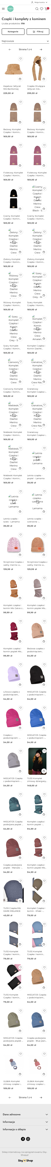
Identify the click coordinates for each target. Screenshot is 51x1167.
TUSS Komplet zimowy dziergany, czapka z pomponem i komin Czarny (36, 780)
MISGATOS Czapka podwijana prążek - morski (13, 823)
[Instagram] (28, 1139)
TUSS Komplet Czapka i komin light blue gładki (35, 953)
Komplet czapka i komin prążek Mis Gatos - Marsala (36, 866)
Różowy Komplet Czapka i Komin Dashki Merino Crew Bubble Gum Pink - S (12, 304)
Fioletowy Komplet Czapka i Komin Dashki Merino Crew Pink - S (37, 174)
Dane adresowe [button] (12, 1114)
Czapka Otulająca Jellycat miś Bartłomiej (36, 87)
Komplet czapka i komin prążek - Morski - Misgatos (36, 823)
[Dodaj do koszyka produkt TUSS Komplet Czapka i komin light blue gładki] (43, 944)
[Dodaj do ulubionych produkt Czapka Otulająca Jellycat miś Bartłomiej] (44, 59)
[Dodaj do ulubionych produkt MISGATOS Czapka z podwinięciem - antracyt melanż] (44, 664)
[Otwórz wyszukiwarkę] (37, 8)
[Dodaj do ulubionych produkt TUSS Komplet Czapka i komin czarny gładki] (20, 967)
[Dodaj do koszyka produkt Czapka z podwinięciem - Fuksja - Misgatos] (20, 727)
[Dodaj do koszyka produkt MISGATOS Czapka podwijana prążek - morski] (20, 814)
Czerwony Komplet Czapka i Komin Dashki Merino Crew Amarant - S (13, 390)
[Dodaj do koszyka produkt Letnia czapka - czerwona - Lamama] (43, 511)
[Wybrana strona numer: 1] (25, 49)
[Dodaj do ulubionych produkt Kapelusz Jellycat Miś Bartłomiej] (20, 59)
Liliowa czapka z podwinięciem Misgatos (11, 693)
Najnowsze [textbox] (8, 41)
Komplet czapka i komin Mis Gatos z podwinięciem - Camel (12, 607)
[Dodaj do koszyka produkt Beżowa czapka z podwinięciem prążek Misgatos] (43, 641)
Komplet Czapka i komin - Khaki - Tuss (36, 909)
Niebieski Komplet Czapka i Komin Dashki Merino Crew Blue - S (12, 433)
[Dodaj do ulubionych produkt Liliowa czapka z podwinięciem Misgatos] (20, 664)
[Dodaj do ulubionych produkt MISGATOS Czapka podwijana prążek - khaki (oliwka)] (20, 1011)
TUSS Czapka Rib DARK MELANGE (12, 909)
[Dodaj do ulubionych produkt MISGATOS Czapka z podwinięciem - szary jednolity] (20, 751)
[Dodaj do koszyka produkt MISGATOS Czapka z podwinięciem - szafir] (43, 727)
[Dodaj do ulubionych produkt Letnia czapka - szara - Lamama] (20, 491)
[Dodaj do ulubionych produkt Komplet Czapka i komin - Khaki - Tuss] (44, 881)
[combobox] (25, 41)
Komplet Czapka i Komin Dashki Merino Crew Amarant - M (36, 347)
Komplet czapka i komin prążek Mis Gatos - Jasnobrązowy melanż (36, 607)
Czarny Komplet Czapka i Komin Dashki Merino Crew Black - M (11, 217)
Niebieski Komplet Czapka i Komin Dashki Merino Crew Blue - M (12, 477)
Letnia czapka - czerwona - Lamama (34, 520)
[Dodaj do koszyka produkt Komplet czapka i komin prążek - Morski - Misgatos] (43, 814)
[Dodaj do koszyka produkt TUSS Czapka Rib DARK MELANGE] (20, 900)
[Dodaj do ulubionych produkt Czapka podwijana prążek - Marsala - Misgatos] (20, 837)
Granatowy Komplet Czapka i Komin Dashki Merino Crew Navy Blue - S (36, 433)
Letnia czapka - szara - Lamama (11, 520)
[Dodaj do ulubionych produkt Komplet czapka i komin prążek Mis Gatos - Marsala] (44, 837)
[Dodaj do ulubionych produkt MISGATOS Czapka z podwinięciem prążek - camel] (44, 967)
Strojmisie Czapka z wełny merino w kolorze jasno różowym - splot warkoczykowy (13, 563)
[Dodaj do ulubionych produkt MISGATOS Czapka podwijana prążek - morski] (20, 794)
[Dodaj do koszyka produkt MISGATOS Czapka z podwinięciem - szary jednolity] (20, 771)
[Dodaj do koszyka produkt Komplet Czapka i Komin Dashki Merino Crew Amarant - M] (43, 338)
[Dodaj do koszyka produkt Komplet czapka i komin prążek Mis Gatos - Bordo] (20, 641)
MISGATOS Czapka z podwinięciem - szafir (36, 736)
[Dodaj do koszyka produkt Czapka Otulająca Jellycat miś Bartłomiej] (43, 78)
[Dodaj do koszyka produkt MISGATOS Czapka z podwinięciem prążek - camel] (43, 987)
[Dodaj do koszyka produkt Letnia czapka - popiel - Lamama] (43, 468)
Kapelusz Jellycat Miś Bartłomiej (12, 87)
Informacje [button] (9, 1122)
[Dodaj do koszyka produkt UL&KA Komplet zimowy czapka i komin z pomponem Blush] (43, 1074)
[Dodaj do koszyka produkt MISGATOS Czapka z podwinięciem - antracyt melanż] (43, 684)
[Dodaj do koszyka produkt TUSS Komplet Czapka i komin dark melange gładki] (20, 944)
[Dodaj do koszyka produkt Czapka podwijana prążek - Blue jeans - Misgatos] (43, 1030)
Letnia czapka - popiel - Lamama (35, 477)
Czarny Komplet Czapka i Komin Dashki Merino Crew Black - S (35, 217)
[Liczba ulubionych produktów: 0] (41, 8)
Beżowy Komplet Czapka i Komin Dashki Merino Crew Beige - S (36, 131)
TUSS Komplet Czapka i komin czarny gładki (11, 996)
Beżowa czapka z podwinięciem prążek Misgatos (35, 650)
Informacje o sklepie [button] (14, 1129)
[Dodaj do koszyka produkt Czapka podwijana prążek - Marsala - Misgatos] (20, 857)
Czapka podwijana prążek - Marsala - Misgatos (12, 866)
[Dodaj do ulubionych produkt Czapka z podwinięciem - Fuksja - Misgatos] (20, 708)
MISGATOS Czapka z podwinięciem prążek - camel (36, 996)
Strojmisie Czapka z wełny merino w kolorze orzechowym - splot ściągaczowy (37, 563)
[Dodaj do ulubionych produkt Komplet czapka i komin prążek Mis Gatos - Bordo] (20, 621)
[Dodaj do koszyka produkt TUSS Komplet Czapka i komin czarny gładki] (20, 987)
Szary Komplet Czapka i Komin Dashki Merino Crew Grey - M (35, 304)
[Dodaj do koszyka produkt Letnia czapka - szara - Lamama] (20, 511)
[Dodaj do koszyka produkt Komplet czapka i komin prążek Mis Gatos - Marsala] (43, 857)
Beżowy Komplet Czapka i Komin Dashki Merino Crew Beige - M (12, 131)
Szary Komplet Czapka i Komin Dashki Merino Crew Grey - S (11, 347)
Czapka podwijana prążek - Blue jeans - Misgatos (36, 1039)
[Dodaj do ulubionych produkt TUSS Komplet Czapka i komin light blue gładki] (44, 924)
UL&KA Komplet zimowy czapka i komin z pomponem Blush (36, 1083)
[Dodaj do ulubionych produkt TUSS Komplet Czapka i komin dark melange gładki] (20, 924)
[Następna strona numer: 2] (41, 49)
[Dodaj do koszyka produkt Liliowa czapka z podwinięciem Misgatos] (20, 684)
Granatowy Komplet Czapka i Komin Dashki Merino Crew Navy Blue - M (36, 390)
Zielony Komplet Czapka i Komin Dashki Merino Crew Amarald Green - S (35, 260)
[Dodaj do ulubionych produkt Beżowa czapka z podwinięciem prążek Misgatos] (44, 621)
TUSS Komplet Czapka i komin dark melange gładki (11, 953)
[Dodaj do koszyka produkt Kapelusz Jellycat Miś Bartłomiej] (20, 78)
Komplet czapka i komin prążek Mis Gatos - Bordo (12, 650)
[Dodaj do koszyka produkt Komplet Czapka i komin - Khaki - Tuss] (43, 900)
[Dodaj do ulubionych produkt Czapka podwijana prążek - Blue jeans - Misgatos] (44, 1011)
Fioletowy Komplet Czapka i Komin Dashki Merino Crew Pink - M (13, 174)
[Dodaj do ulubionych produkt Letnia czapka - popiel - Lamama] (44, 448)
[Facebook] (23, 1139)
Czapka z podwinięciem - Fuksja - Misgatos (12, 736)
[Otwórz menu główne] (3, 8)
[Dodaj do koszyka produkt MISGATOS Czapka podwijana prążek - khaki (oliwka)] (20, 1030)
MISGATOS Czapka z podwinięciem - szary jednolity (12, 780)
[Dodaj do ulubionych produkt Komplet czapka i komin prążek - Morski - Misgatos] (44, 794)
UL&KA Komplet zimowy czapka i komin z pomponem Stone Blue (12, 1083)
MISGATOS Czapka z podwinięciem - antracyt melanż (36, 693)
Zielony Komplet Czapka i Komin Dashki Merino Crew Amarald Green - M (11, 260)
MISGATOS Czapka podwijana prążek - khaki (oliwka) (13, 1039)
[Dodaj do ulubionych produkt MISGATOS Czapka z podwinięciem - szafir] (44, 708)
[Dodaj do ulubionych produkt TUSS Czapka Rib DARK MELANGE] (20, 881)
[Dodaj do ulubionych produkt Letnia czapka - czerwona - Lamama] (44, 491)
